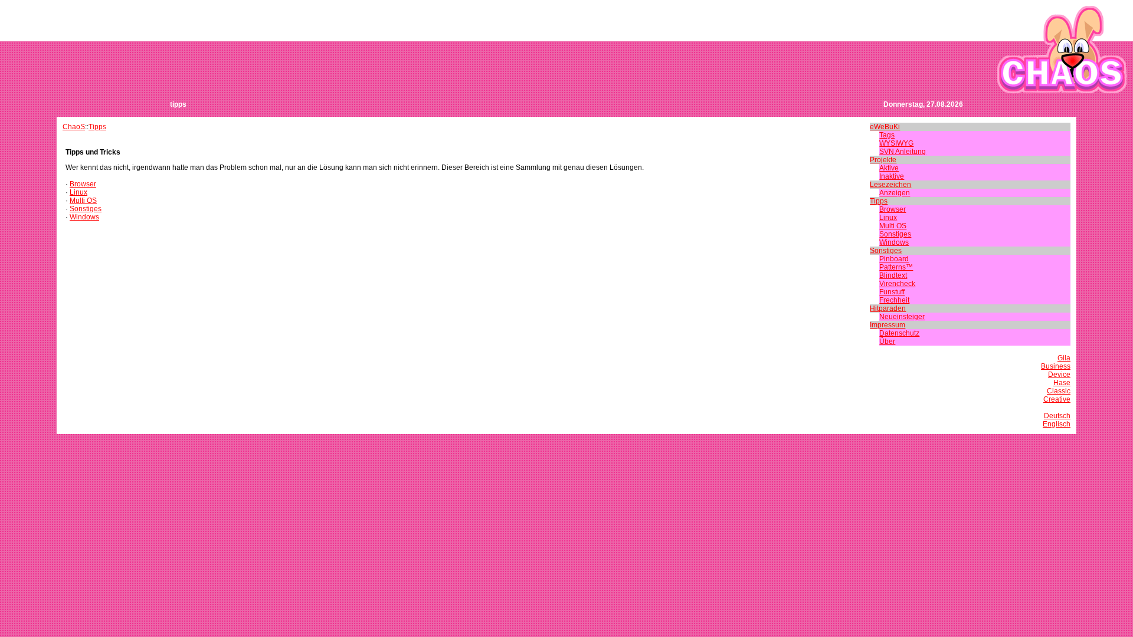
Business (1055, 366)
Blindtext (893, 275)
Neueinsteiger (902, 317)
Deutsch (1057, 416)
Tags (887, 135)
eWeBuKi (885, 127)
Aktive (889, 168)
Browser (83, 184)
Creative (1056, 399)
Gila (1063, 358)
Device (1059, 374)
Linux (78, 192)
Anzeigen (894, 193)
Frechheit (894, 300)
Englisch (1056, 424)
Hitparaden (888, 308)
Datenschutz (899, 333)
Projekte (883, 160)
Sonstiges (85, 209)
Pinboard (894, 259)
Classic (1058, 391)
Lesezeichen (890, 184)
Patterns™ (896, 267)
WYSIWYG (896, 143)
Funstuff (892, 292)
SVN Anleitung (902, 151)
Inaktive (891, 176)
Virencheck (897, 284)
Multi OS (83, 200)
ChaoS (74, 127)
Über (887, 341)
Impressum (887, 325)
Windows (84, 217)
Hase (1061, 383)
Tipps (97, 127)
